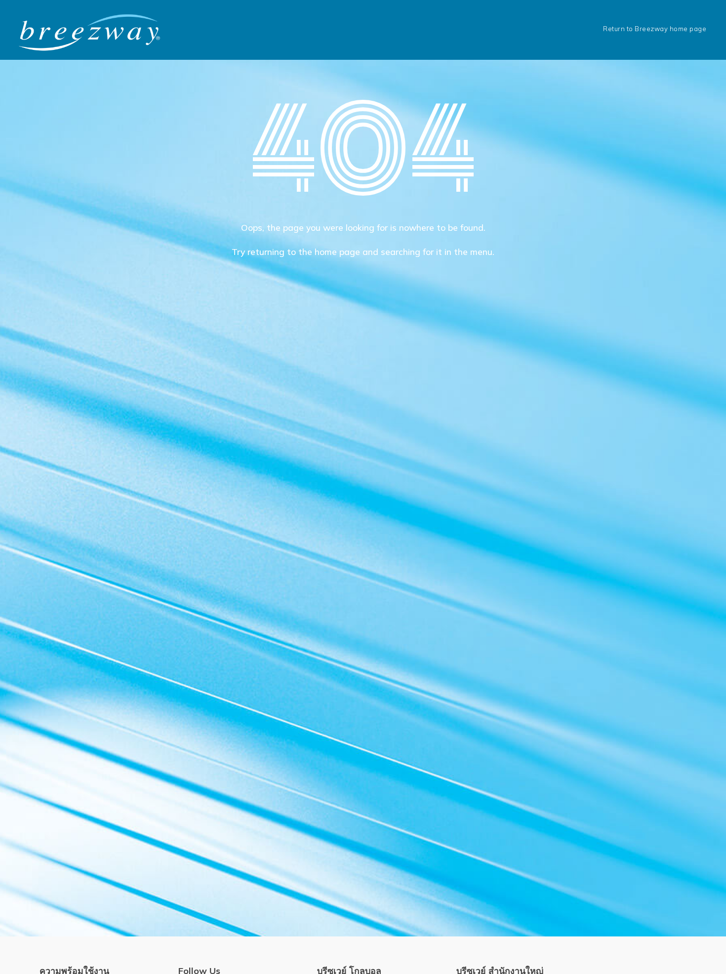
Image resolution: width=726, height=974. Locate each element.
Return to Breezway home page (654, 29)
